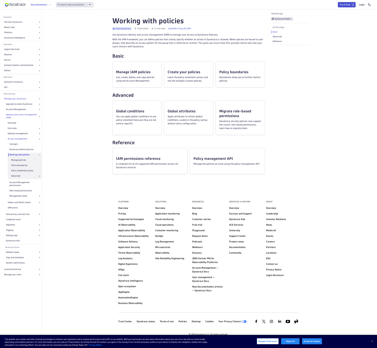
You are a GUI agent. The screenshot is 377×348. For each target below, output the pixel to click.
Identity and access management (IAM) (21, 116)
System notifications (15, 263)
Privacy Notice (95, 345)
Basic (275, 32)
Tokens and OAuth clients (19, 202)
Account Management (16, 109)
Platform (8, 33)
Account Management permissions (19, 184)
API (5, 87)
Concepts (13, 144)
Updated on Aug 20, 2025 (179, 28)
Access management (17, 139)
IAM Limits (13, 208)
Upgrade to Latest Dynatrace (19, 104)
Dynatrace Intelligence (14, 38)
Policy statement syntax (22, 171)
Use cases (12, 128)
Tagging (9, 230)
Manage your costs (12, 275)
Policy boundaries (19, 165)
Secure (7, 60)
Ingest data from (12, 49)
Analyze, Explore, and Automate (18, 65)
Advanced (277, 37)
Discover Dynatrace (13, 22)
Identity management (18, 134)
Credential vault (13, 219)
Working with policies (19, 155)
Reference (277, 41)
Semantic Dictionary (13, 82)
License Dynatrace (12, 269)
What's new (9, 27)
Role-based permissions (20, 191)
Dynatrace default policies (21, 150)
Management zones (18, 196)
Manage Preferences (267, 341)
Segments (10, 225)
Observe (8, 55)
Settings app (12, 235)
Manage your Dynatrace (15, 99)
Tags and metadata (15, 257)
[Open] (39, 22)
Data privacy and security (18, 214)
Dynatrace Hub (13, 241)
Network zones (12, 252)
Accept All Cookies (312, 341)
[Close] (39, 99)
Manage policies (18, 160)
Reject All (290, 341)
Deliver (7, 71)
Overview (12, 123)
